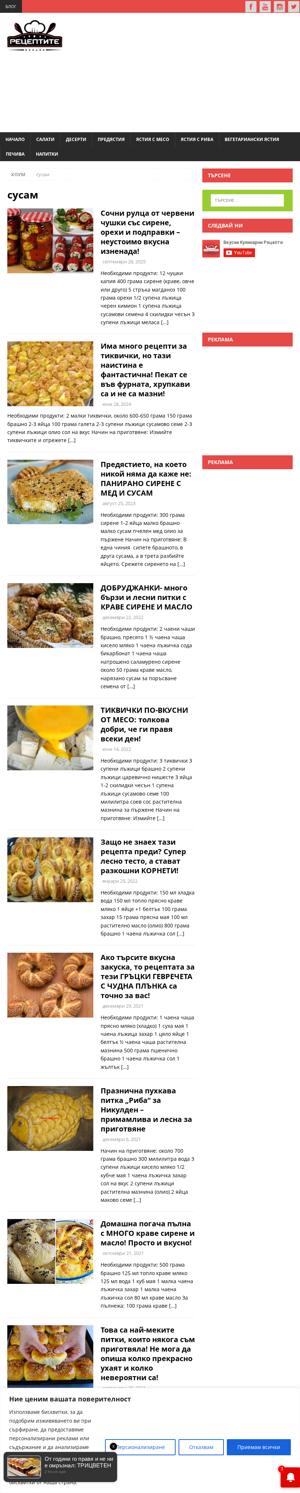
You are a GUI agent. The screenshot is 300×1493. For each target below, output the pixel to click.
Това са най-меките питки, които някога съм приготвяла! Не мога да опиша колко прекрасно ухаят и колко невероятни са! (148, 1353)
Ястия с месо (152, 139)
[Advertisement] (192, 71)
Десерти (76, 139)
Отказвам (201, 1447)
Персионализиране (140, 1447)
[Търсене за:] (247, 200)
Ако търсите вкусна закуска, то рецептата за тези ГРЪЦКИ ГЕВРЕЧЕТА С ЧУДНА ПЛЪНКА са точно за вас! (148, 976)
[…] (165, 322)
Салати (45, 139)
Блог (10, 6)
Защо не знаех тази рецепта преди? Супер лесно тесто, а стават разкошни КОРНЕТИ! (143, 856)
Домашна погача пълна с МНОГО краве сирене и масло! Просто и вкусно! (148, 1233)
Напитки (47, 154)
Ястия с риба (197, 139)
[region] (150, 1440)
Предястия (111, 139)
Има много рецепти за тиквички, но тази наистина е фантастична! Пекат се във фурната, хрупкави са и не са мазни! (145, 370)
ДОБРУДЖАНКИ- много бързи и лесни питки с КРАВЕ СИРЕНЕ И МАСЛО (146, 597)
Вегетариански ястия (252, 139)
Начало (15, 139)
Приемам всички (258, 1447)
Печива (15, 154)
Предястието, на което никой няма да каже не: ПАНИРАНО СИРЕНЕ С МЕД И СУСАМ (146, 478)
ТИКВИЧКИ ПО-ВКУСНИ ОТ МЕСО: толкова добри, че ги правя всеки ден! (144, 724)
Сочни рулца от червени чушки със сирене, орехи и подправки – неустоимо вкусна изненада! (147, 232)
